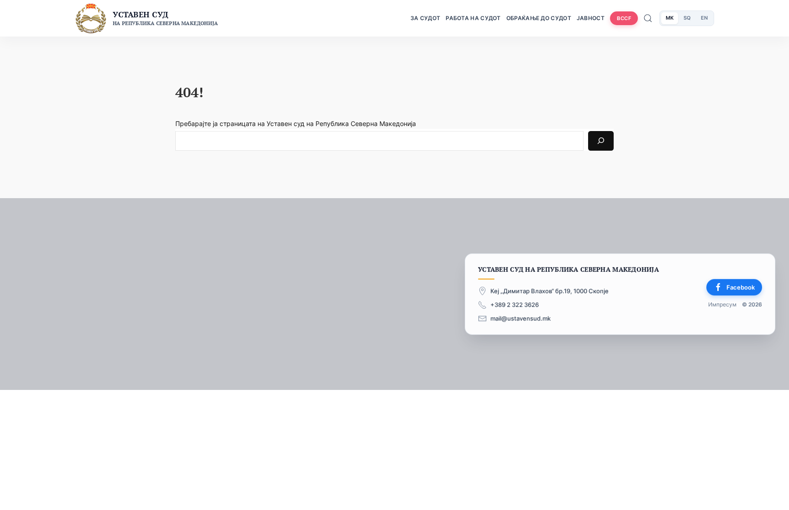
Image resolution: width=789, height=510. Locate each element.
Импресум (722, 304)
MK (669, 18)
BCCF (624, 18)
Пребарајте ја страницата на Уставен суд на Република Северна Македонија (295, 123)
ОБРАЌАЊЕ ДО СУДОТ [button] (538, 18)
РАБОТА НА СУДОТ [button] (473, 18)
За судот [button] (425, 18)
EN (704, 18)
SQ (687, 18)
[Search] (601, 141)
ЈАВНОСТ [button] (591, 18)
